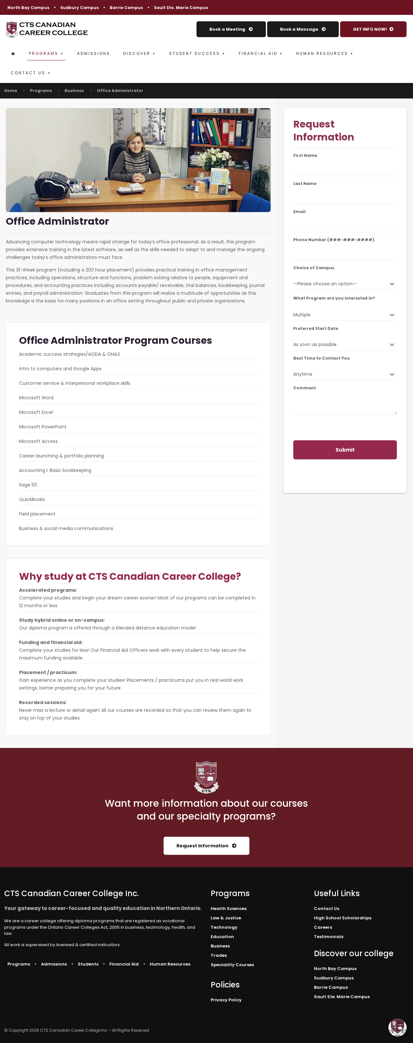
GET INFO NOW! (370, 29)
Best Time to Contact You (321, 358)
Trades (219, 955)
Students (88, 964)
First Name (305, 156)
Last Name (305, 184)
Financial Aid (124, 964)
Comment (304, 388)
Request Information (202, 846)
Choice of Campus (313, 268)
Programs (41, 90)
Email (299, 212)
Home (10, 90)
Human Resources (170, 964)
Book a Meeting (227, 29)
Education (222, 937)
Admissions (54, 964)
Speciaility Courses (232, 965)
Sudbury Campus (79, 7)
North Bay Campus (28, 7)
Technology (224, 927)
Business (74, 90)
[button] (397, 1027)
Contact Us (326, 908)
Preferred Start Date (315, 329)
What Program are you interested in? (334, 298)
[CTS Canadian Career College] (46, 29)
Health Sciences (229, 908)
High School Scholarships (342, 918)
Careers (323, 927)
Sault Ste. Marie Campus (181, 7)
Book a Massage (299, 29)
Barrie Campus (126, 7)
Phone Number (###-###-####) (333, 240)
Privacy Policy (226, 1000)
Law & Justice (226, 918)
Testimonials (328, 937)
